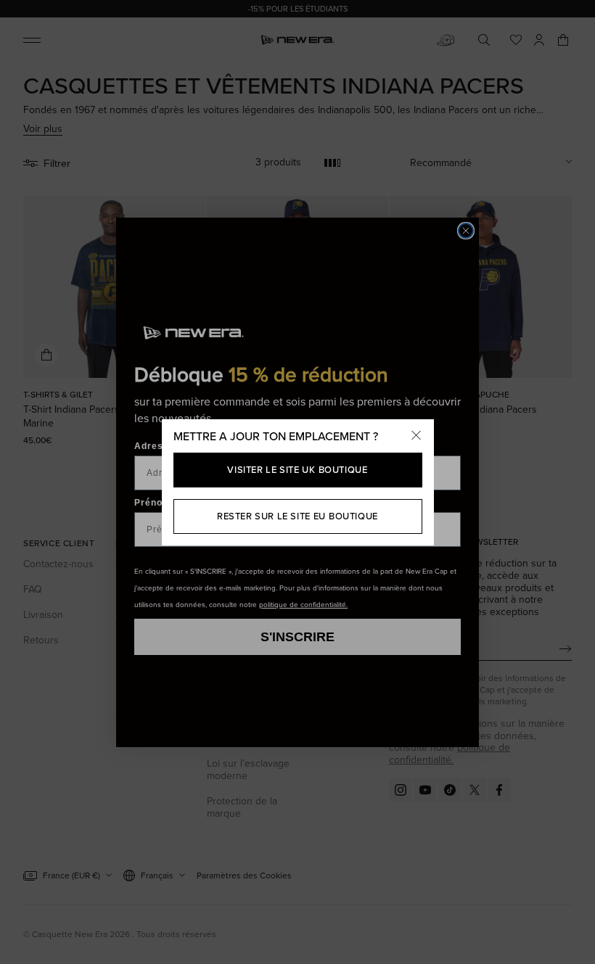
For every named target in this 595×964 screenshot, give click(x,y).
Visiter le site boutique (297, 470)
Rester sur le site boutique (297, 516)
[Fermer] (416, 436)
